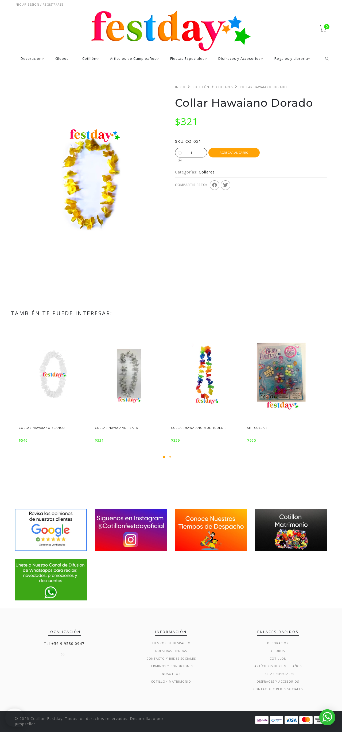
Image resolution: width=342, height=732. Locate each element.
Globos (62, 59)
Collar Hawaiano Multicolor (198, 428)
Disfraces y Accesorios (239, 59)
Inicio (180, 87)
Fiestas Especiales (187, 59)
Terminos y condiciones (171, 666)
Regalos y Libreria (291, 59)
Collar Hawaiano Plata (116, 428)
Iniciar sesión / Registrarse (39, 4)
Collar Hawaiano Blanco (42, 428)
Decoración (31, 59)
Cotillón (89, 59)
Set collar (257, 428)
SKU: (180, 141)
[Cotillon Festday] (51, 529)
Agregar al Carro (234, 153)
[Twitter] (225, 185)
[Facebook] (214, 185)
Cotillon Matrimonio (171, 681)
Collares (224, 87)
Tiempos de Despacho (171, 643)
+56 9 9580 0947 (67, 643)
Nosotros (171, 674)
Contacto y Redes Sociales (171, 658)
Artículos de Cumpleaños (133, 59)
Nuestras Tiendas (171, 651)
